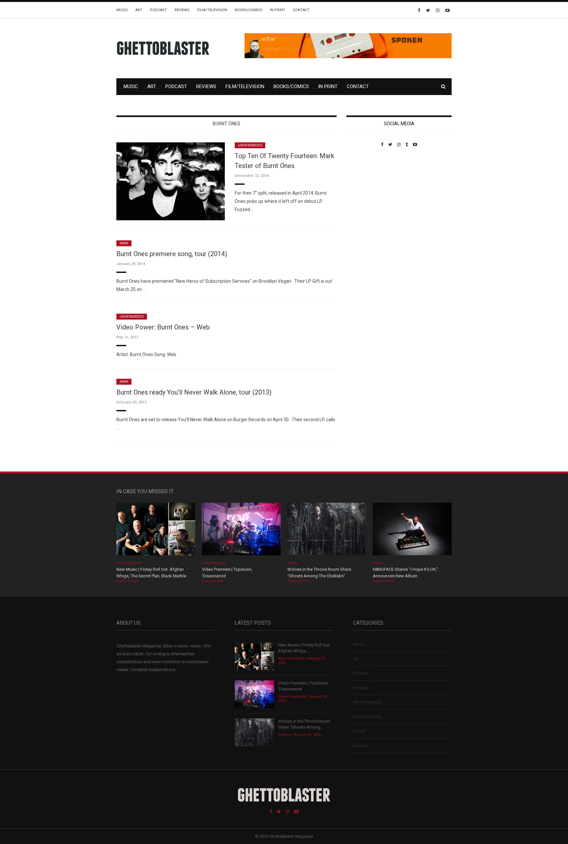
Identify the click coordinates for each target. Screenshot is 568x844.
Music (122, 10)
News (124, 243)
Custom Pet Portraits (365, 192)
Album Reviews (128, 563)
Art (138, 10)
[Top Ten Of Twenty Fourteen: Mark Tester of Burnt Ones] (170, 181)
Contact (301, 10)
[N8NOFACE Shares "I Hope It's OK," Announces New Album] (412, 531)
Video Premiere (214, 563)
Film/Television (212, 10)
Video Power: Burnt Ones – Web (163, 327)
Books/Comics (248, 10)
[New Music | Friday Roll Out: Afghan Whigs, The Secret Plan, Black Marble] (155, 531)
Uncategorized (250, 145)
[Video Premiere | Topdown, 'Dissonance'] (241, 531)
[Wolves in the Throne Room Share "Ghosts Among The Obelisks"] (326, 531)
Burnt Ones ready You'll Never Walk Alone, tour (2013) (194, 392)
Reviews (182, 10)
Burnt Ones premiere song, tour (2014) (171, 254)
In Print (277, 10)
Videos (292, 563)
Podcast (158, 10)
